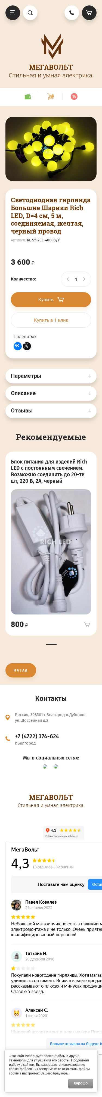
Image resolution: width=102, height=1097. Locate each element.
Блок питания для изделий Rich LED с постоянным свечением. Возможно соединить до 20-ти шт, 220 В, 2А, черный (49, 471)
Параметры (26, 376)
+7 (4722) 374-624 (37, 736)
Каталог (12, 12)
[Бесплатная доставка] (50, 96)
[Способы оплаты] (27, 96)
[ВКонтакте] (18, 346)
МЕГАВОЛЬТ (51, 67)
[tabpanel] (51, 544)
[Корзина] (89, 12)
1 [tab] (51, 644)
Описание (23, 393)
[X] (27, 346)
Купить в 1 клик (51, 320)
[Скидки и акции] (74, 96)
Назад (21, 670)
